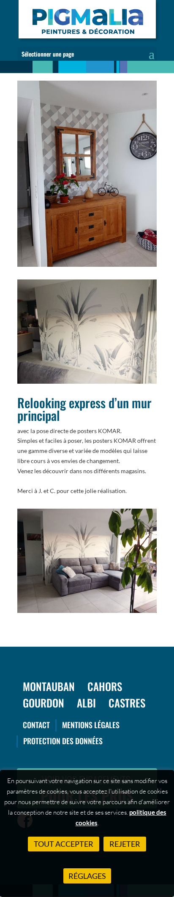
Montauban (49, 686)
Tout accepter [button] (63, 843)
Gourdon (43, 702)
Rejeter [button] (124, 843)
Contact (36, 724)
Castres (127, 702)
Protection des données (63, 740)
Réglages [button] (87, 876)
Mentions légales (91, 724)
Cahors (104, 686)
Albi (86, 702)
